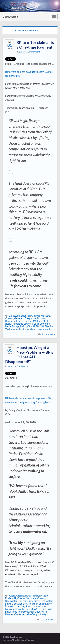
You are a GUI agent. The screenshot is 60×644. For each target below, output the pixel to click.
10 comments (47, 619)
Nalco (23, 326)
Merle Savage (12, 326)
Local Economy (42, 323)
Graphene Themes (25, 640)
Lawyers (28, 323)
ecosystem (25, 321)
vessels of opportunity (25, 329)
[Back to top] (52, 636)
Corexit (9, 318)
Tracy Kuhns (27, 611)
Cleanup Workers (40, 315)
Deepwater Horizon (35, 318)
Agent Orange (16, 595)
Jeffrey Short (24, 606)
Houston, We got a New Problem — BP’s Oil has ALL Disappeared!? (29, 354)
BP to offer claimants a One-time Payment (35, 44)
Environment (34, 51)
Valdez (8, 329)
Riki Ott (40, 326)
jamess (22, 51)
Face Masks (43, 321)
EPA (34, 321)
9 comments (48, 334)
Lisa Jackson (39, 606)
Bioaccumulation (17, 315)
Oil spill (31, 326)
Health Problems (14, 323)
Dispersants (11, 321)
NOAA (34, 609)
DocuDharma (10, 16)
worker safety (46, 329)
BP (29, 315)
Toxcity (49, 326)
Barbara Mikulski (33, 595)
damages (19, 318)
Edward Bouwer (13, 603)
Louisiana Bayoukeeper (17, 609)
